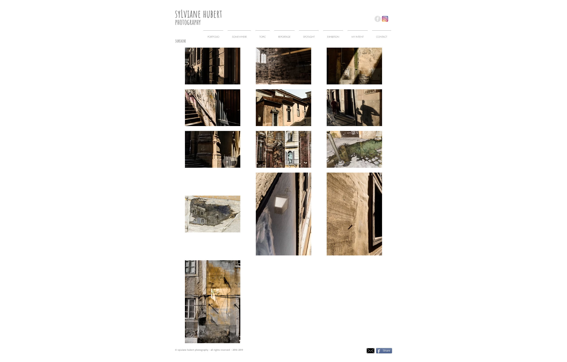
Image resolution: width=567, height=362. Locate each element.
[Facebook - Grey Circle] (378, 19)
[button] (239, 34)
